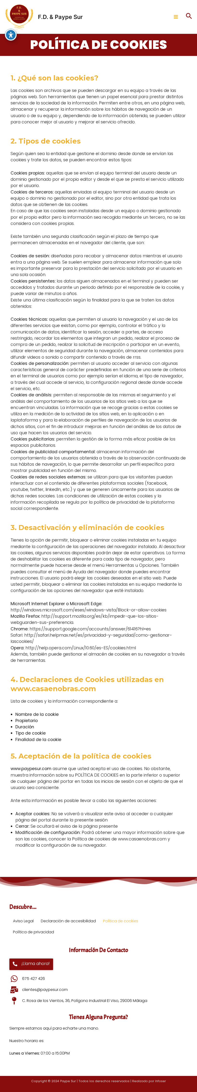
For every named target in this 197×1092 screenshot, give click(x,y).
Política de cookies (120, 921)
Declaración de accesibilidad (68, 921)
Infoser (160, 1081)
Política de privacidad (33, 932)
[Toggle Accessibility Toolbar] (11, 35)
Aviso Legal (23, 921)
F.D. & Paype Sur (60, 16)
